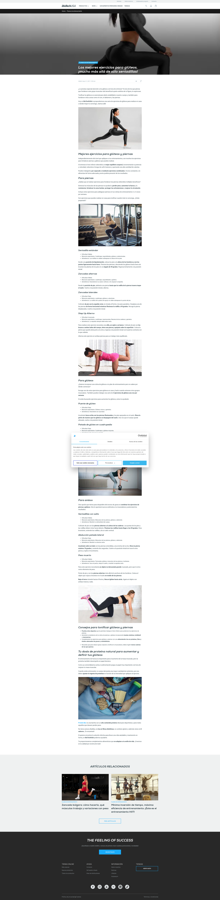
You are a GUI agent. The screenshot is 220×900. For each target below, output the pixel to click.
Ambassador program (142, 1)
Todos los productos (68, 873)
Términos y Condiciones (151, 897)
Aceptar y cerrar (135, 463)
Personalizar (109, 463)
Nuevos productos (67, 870)
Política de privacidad (68, 897)
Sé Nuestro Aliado (92, 870)
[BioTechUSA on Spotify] (113, 887)
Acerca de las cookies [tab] (135, 441)
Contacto (154, 1)
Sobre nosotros (129, 1)
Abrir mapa (147, 868)
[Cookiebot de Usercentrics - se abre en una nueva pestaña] (139, 436)
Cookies (78, 897)
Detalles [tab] (110, 441)
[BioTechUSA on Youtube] (106, 887)
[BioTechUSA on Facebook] (93, 887)
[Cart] (156, 6)
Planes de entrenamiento (74, 11)
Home (63, 11)
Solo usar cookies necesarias (85, 463)
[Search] (146, 6)
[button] (84, 6)
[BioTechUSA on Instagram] (100, 887)
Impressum (114, 876)
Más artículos (110, 821)
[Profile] (151, 6)
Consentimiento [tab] (84, 441)
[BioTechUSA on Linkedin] (120, 887)
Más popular (65, 867)
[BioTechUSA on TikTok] (127, 887)
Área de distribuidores (93, 873)
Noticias (119, 1)
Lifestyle (113, 873)
